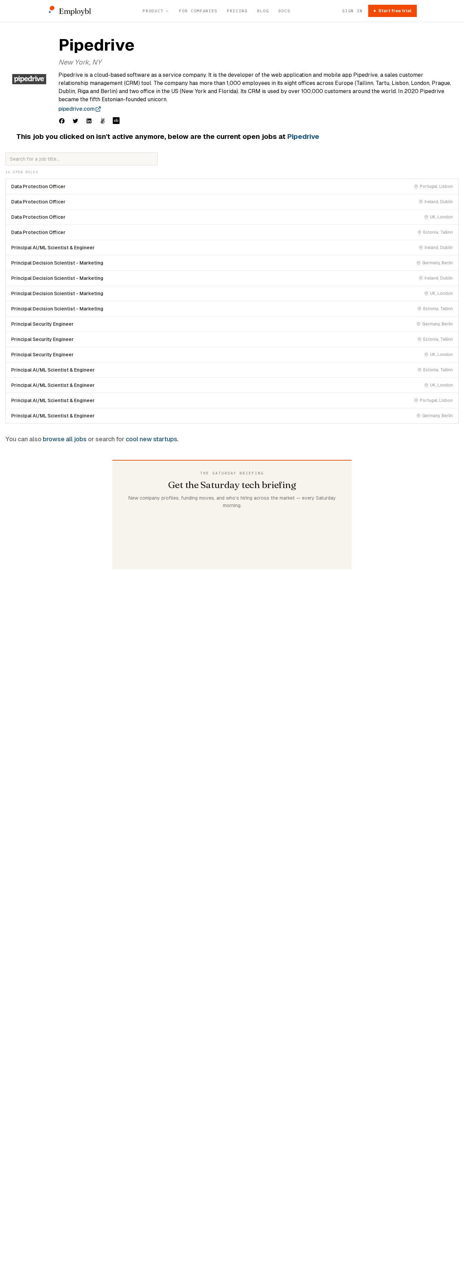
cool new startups (151, 439)
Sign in (352, 10)
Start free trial (394, 10)
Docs (284, 10)
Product (153, 10)
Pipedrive (303, 136)
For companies (198, 10)
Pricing (237, 10)
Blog (263, 10)
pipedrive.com (76, 109)
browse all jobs (65, 439)
